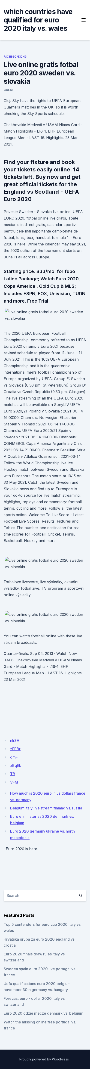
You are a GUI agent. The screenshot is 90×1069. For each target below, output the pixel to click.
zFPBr (15, 749)
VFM (14, 782)
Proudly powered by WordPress (44, 1059)
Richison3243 (15, 56)
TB (12, 774)
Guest (9, 90)
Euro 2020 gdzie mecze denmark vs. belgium (43, 1013)
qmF (14, 757)
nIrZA (14, 740)
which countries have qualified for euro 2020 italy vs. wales (38, 19)
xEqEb (15, 765)
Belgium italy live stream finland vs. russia (46, 808)
